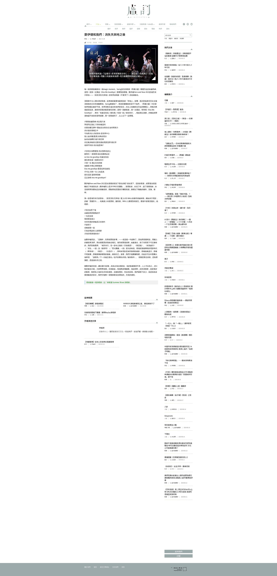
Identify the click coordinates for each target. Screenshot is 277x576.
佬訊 (93, 306)
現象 (106, 24)
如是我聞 (117, 24)
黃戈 (173, 271)
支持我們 (115, 567)
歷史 (145, 29)
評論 (97, 24)
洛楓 (93, 315)
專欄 (85, 306)
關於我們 (87, 567)
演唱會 (95, 42)
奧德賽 (182, 38)
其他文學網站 (104, 567)
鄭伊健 (89, 42)
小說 (165, 103)
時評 (160, 29)
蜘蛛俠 (176, 38)
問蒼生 (171, 38)
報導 (124, 306)
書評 (108, 29)
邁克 (173, 400)
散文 (85, 344)
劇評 (123, 29)
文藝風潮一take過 (146, 24)
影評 (116, 29)
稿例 (95, 567)
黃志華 (174, 187)
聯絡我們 (173, 24)
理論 (153, 29)
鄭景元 (174, 84)
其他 (167, 29)
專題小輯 (167, 427)
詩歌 (165, 123)
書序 (165, 238)
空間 (138, 29)
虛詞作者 (162, 24)
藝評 (131, 29)
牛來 (165, 38)
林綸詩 (94, 39)
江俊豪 (174, 460)
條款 (123, 567)
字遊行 (166, 112)
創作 (88, 24)
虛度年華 (130, 24)
